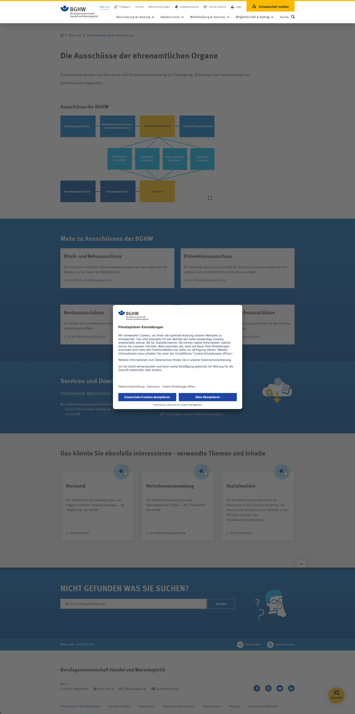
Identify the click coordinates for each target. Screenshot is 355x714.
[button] (287, 17)
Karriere (139, 7)
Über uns (104, 7)
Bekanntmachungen (159, 7)
